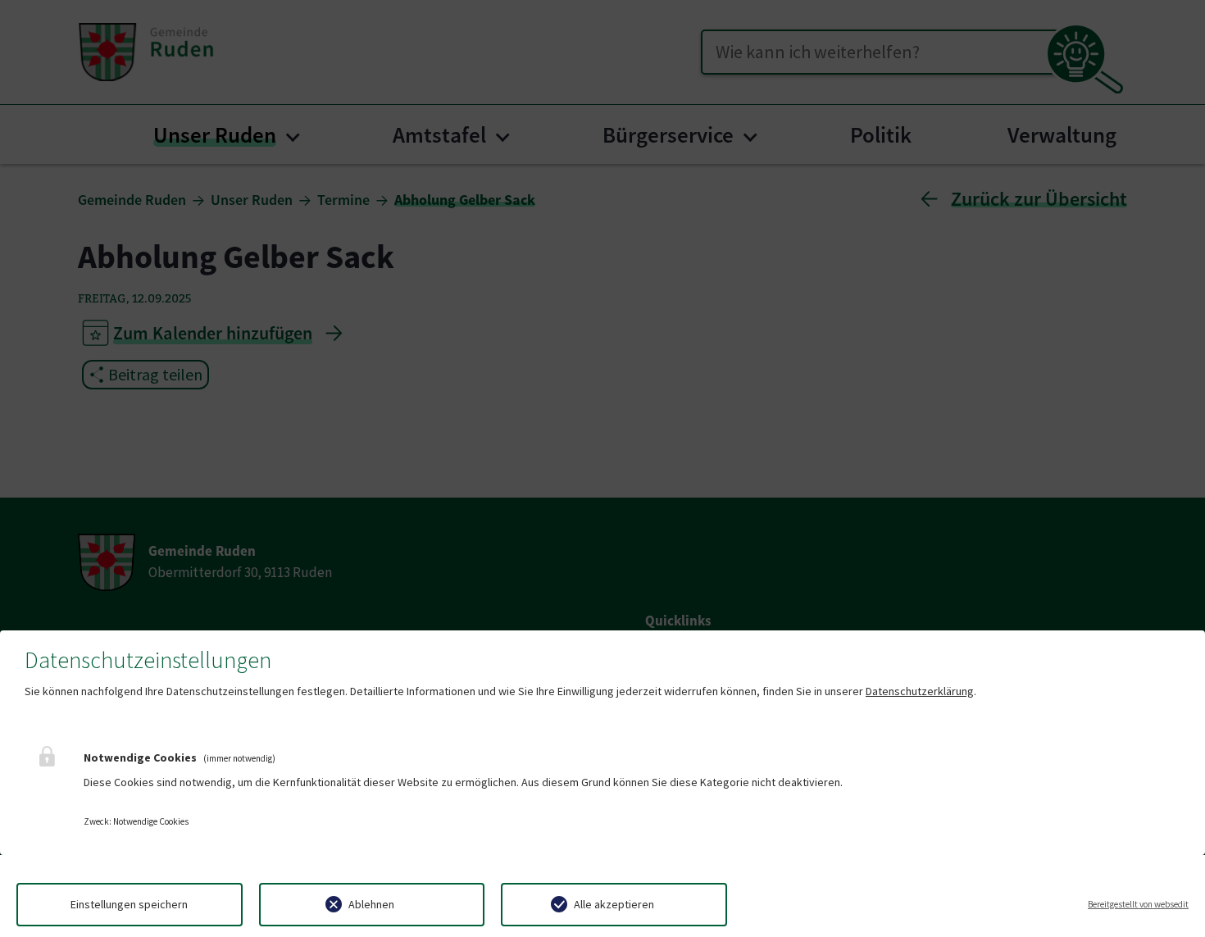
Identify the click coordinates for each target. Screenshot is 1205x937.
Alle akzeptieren (614, 904)
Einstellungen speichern (129, 904)
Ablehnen (371, 904)
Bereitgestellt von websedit (1138, 904)
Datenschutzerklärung (920, 691)
